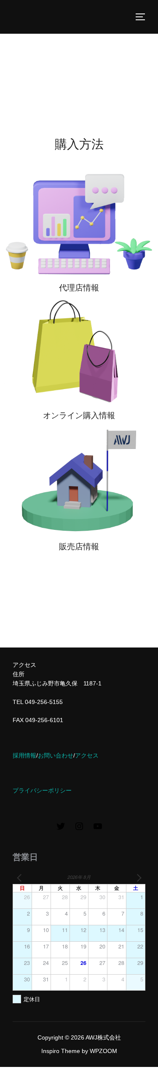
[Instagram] (79, 829)
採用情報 (24, 755)
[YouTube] (98, 829)
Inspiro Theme (60, 1051)
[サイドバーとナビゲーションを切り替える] (143, 17)
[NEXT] (137, 878)
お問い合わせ (55, 755)
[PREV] (21, 878)
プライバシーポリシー (42, 790)
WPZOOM (103, 1051)
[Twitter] (61, 829)
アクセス (87, 755)
